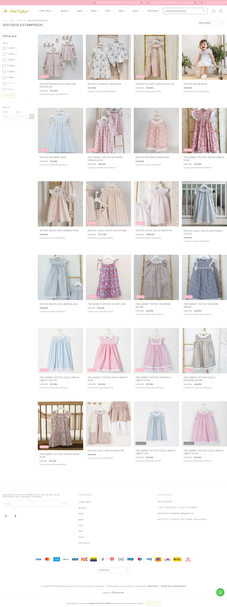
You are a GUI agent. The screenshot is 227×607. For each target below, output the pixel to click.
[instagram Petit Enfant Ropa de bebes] (6, 516)
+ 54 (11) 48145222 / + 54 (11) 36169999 (177, 507)
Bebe (80, 11)
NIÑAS (12, 20)
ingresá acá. (153, 586)
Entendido (153, 603)
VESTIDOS (21, 20)
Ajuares (65, 11)
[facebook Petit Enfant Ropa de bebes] (15, 516)
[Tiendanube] (114, 593)
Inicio (5, 20)
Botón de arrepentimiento (173, 586)
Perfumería (153, 11)
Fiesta (136, 11)
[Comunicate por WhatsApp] (220, 592)
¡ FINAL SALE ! (45, 11)
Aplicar (31, 116)
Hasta (18, 112)
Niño (121, 11)
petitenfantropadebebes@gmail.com (175, 513)
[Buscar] (204, 11)
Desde (5, 112)
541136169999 (164, 501)
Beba (94, 11)
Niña (107, 11)
